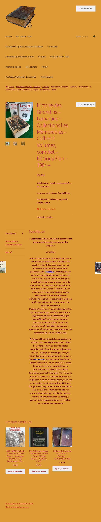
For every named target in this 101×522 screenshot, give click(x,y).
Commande (52, 46)
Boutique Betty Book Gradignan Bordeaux (24, 46)
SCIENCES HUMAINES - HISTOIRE (28, 86)
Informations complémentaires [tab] (14, 243)
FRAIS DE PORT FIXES (60, 56)
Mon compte (31, 66)
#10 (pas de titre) (23, 36)
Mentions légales (13, 66)
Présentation (47, 77)
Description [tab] (11, 233)
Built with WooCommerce (17, 507)
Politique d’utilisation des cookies (21, 77)
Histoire (45, 86)
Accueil (9, 36)
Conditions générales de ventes (20, 56)
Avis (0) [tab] (9, 252)
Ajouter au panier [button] (15, 471)
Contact (42, 56)
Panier (44, 66)
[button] (29, 106)
